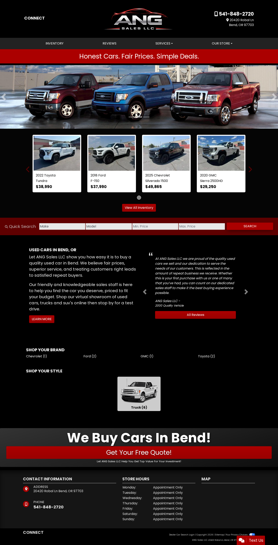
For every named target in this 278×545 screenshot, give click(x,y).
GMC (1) (147, 336)
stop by (106, 283)
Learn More (42, 299)
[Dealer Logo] (139, 18)
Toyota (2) (206, 336)
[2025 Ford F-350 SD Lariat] (139, 143)
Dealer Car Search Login (182, 515)
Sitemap (219, 515)
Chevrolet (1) (36, 336)
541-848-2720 (236, 14)
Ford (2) (89, 336)
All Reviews (195, 295)
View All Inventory (139, 188)
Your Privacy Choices (237, 515)
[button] (3, 96)
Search (250, 206)
